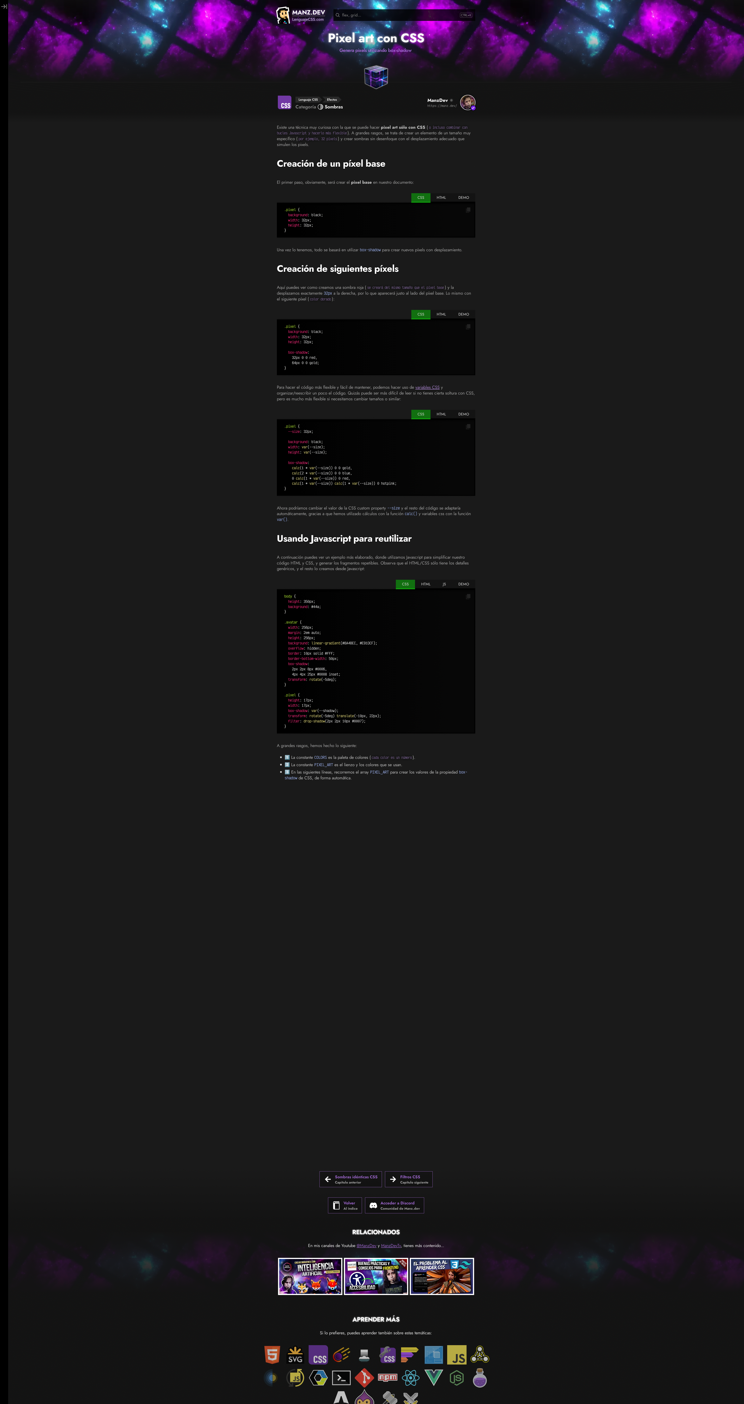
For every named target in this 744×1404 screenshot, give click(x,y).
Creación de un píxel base (331, 163)
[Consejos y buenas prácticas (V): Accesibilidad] (376, 1277)
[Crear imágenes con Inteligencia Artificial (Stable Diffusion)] (310, 1277)
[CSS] (318, 1355)
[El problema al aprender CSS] (442, 1277)
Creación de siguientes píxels (338, 268)
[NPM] (387, 1378)
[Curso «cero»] (410, 1355)
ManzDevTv (391, 1245)
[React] (410, 1378)
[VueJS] (433, 1378)
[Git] (364, 1378)
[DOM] (480, 1355)
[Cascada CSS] (364, 1355)
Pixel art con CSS (376, 38)
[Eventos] (272, 1378)
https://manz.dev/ (442, 106)
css (421, 197)
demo (463, 197)
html (441, 197)
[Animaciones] (341, 1355)
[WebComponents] (318, 1378)
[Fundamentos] (433, 1355)
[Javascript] (457, 1355)
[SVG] (295, 1355)
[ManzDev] (467, 102)
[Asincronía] (295, 1378)
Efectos (332, 99)
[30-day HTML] (480, 1378)
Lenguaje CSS (308, 99)
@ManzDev (366, 1245)
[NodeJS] (457, 1378)
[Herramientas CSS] (387, 1355)
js (444, 584)
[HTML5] (272, 1355)
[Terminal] (341, 1378)
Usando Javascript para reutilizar (344, 538)
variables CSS (427, 387)
